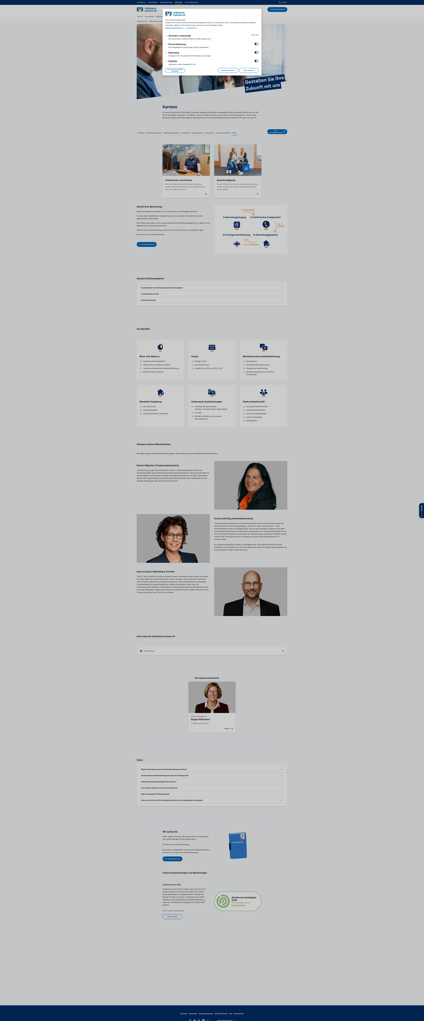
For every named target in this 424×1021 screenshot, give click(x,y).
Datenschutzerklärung (174, 28)
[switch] (256, 44)
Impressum (191, 28)
